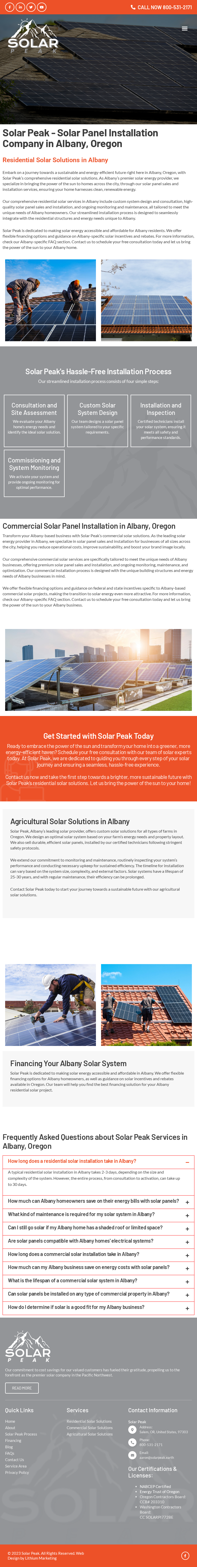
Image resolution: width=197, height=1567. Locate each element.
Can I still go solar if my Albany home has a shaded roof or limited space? (85, 1227)
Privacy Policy (17, 1472)
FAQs (9, 1453)
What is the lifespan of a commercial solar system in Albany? (72, 1280)
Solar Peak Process (21, 1434)
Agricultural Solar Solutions (90, 1434)
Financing (13, 1440)
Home (10, 1421)
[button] (184, 28)
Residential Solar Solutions (89, 1421)
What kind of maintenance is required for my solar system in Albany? (81, 1214)
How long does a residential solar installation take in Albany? (72, 1161)
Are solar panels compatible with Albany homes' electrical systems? (80, 1241)
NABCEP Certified (155, 1486)
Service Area (16, 1466)
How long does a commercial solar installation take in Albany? (73, 1254)
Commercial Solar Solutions (90, 1427)
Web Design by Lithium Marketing (46, 1555)
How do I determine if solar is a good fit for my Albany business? (76, 1307)
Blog (9, 1446)
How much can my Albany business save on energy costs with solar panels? (89, 1267)
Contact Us (14, 1459)
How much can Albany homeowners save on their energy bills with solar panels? (93, 1201)
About (10, 1427)
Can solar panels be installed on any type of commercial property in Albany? (89, 1293)
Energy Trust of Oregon (159, 1491)
